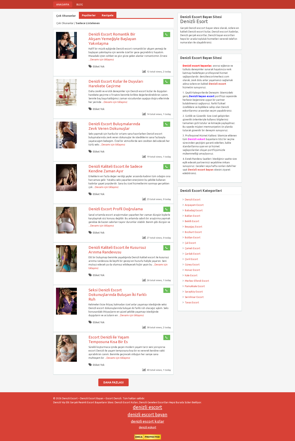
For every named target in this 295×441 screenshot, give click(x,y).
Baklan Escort (192, 215)
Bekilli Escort (192, 221)
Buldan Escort (192, 237)
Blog (79, 4)
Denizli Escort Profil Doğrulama (115, 209)
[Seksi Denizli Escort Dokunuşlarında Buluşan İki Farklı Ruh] (66, 313)
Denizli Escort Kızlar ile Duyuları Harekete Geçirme (115, 83)
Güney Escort (192, 264)
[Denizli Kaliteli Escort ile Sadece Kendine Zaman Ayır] (66, 190)
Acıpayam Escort (194, 205)
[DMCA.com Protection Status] (147, 439)
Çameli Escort (192, 248)
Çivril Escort (191, 259)
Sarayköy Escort (194, 291)
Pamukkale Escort (195, 286)
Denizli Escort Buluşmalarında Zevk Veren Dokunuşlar (114, 126)
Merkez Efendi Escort (197, 280)
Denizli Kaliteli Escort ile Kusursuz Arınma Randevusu (117, 249)
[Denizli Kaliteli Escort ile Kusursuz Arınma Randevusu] (66, 271)
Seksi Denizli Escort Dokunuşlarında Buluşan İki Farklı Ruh (117, 294)
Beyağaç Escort (193, 226)
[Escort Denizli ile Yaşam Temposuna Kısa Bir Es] (66, 361)
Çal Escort (190, 243)
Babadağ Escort (194, 210)
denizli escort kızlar (147, 421)
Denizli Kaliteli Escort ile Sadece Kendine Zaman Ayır (115, 168)
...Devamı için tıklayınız (101, 59)
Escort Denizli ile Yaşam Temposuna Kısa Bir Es (108, 339)
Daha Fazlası (113, 382)
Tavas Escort (192, 302)
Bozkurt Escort (193, 232)
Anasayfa (62, 4)
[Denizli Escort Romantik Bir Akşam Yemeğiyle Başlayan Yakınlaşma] (66, 58)
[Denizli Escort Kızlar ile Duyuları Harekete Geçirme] (66, 105)
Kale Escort (191, 275)
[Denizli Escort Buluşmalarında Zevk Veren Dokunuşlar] (66, 147)
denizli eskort (147, 427)
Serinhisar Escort (194, 297)
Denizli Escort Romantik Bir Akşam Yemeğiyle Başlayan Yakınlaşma (112, 39)
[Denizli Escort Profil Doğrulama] (66, 232)
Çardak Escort (192, 253)
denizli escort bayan (147, 414)
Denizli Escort (192, 199)
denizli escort (147, 407)
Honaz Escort (192, 270)
